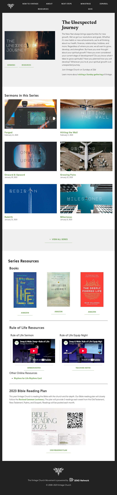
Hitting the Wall (69, 132)
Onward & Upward (15, 174)
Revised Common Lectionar (31, 399)
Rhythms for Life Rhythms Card (28, 378)
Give (90, 9)
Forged (8, 132)
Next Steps (66, 4)
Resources (43, 9)
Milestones (66, 217)
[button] (11, 65)
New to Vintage (30, 4)
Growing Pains (68, 174)
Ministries (86, 4)
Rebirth (9, 217)
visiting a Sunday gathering (90, 74)
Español (104, 4)
